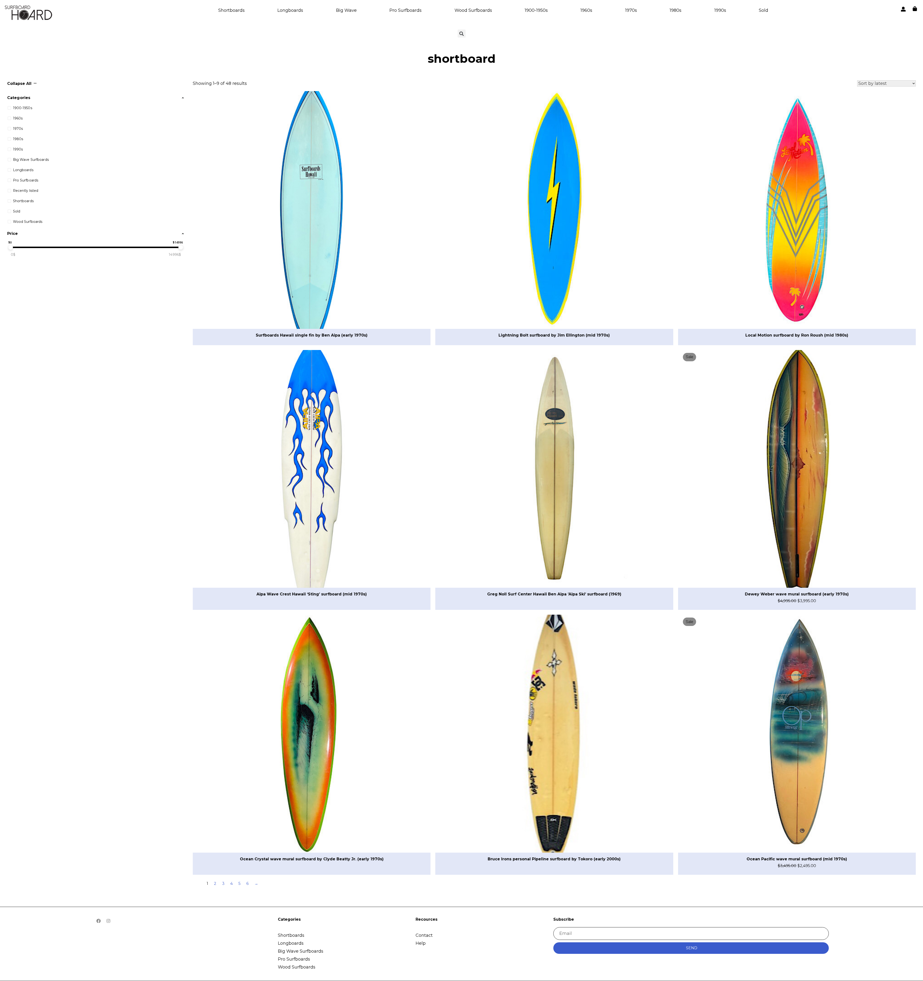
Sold (763, 10)
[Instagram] (108, 921)
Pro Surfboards (405, 10)
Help (421, 943)
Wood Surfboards (473, 10)
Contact (424, 935)
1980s (675, 10)
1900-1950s (536, 10)
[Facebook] (98, 921)
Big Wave (346, 10)
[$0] (10, 247)
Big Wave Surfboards (300, 951)
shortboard (461, 59)
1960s (586, 10)
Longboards (290, 10)
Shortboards (231, 10)
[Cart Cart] (914, 8)
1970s (631, 10)
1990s (720, 10)
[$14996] (180, 247)
